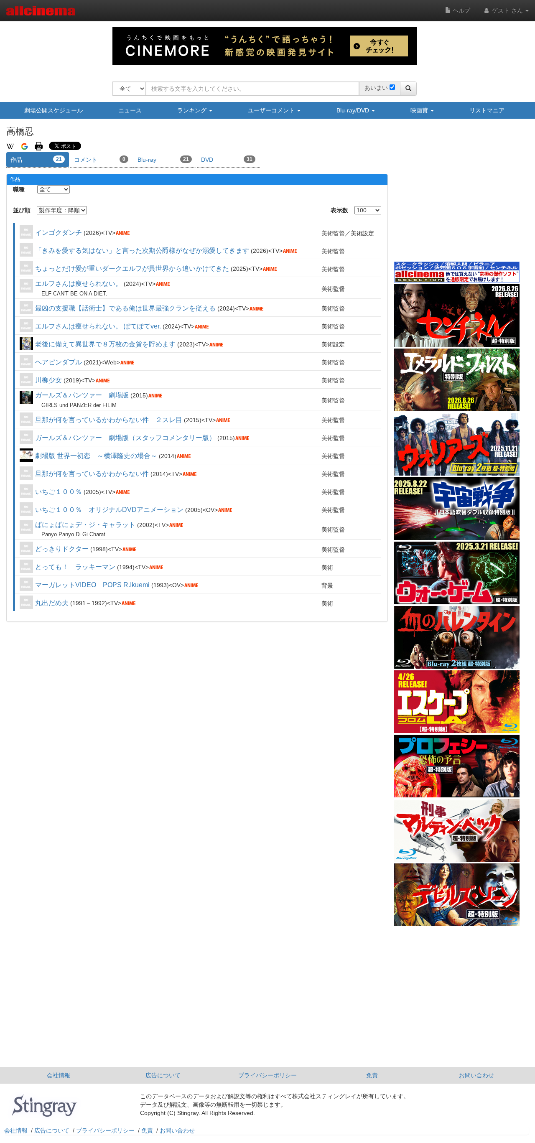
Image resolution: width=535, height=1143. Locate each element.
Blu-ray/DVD (353, 110)
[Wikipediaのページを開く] (10, 146)
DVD (226, 159)
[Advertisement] (457, 196)
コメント (99, 159)
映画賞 (420, 110)
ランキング (192, 110)
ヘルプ (460, 10)
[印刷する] (39, 146)
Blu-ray (163, 159)
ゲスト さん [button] (507, 10)
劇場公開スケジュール (53, 110)
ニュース (130, 110)
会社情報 (58, 1075)
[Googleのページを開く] (24, 146)
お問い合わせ (476, 1075)
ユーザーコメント (272, 110)
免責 (372, 1075)
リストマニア (486, 110)
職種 (19, 189)
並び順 (22, 210)
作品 (36, 159)
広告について (163, 1075)
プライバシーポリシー (267, 1075)
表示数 (339, 210)
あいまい (376, 88)
